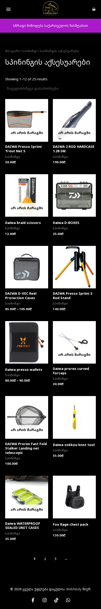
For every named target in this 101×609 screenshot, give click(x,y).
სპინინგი (30, 51)
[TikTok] (56, 600)
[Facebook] (33, 600)
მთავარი (12, 51)
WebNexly (74, 589)
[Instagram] (44, 600)
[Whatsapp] (68, 600)
